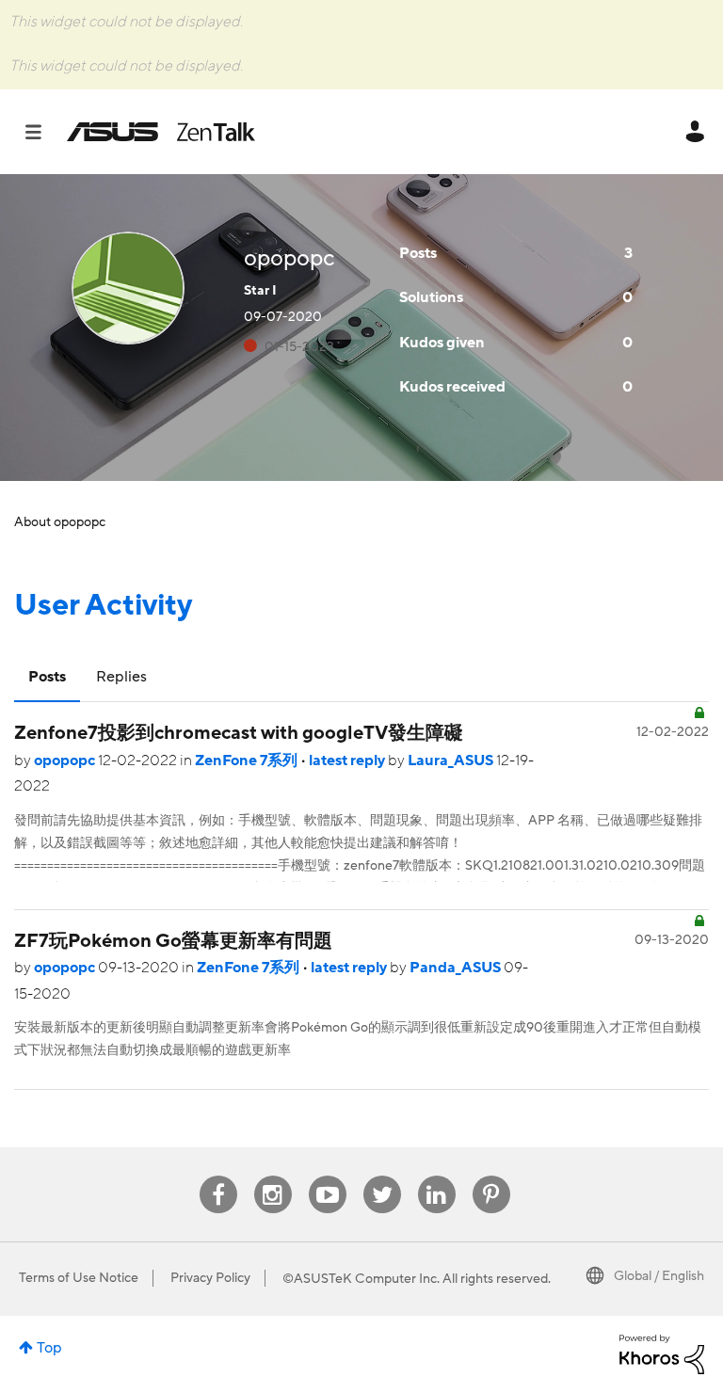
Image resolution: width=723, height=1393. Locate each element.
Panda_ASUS (457, 967)
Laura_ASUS (452, 760)
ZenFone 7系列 (247, 760)
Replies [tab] (121, 676)
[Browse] (43, 131)
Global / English (659, 1276)
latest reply (348, 760)
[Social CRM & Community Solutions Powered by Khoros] (661, 1353)
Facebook (218, 1176)
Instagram (272, 1176)
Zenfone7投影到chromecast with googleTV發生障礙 (238, 733)
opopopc (66, 760)
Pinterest (491, 1176)
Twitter (381, 1176)
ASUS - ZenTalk (161, 132)
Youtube (327, 1176)
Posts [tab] (47, 676)
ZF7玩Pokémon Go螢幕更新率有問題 (173, 941)
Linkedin (437, 1176)
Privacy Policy (210, 1278)
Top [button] (49, 1347)
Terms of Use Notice (78, 1278)
